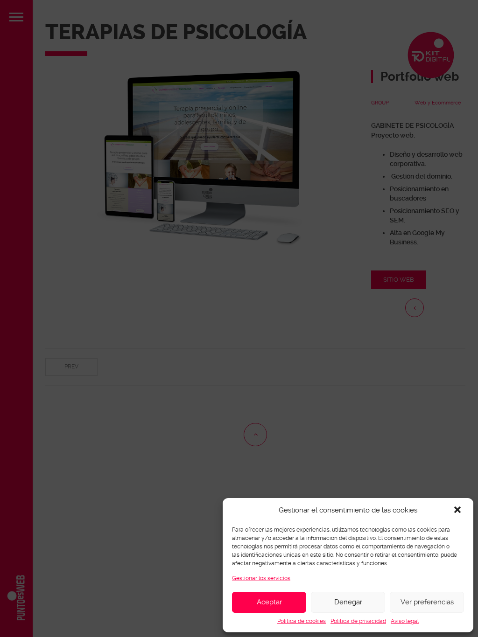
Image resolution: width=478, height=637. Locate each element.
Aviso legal (405, 621)
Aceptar (269, 602)
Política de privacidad (358, 621)
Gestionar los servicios (261, 578)
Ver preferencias (427, 602)
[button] (458, 510)
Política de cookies (301, 621)
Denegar (348, 602)
